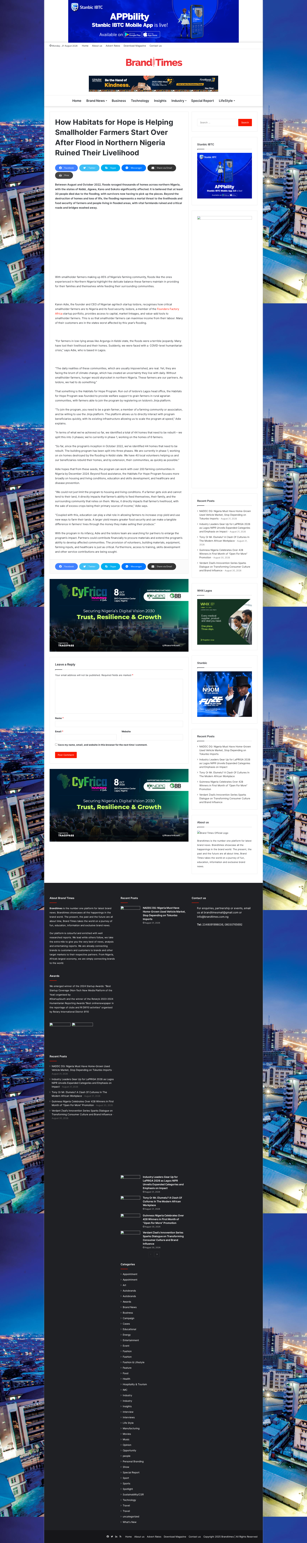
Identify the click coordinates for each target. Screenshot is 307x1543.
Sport (126, 1478)
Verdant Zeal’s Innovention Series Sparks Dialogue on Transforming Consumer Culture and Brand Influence (224, 567)
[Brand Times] (153, 62)
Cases (126, 1323)
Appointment (130, 1274)
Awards (127, 1301)
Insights (160, 101)
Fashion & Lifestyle (133, 1362)
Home (85, 45)
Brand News (95, 101)
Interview (128, 1411)
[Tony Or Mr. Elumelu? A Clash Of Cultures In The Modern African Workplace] (130, 1203)
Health (126, 1378)
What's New (129, 1522)
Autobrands (129, 1290)
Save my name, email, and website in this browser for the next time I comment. (102, 744)
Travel (126, 1505)
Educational (129, 1329)
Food (125, 1373)
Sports (126, 1483)
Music (126, 1439)
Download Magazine (135, 45)
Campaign (128, 1318)
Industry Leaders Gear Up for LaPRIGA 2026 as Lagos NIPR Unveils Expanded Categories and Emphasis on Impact (224, 528)
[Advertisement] (119, 239)
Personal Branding (133, 1461)
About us (97, 45)
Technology (140, 101)
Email (59, 731)
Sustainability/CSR (133, 1494)
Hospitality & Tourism (135, 1384)
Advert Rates (113, 45)
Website (126, 731)
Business (119, 101)
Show (126, 1467)
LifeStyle (226, 101)
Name (59, 718)
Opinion (127, 1444)
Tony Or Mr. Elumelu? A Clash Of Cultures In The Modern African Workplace (162, 1201)
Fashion (127, 1351)
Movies (127, 1433)
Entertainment (131, 1340)
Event (126, 1345)
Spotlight (128, 1489)
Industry (177, 101)
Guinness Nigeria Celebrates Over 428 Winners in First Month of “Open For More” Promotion (223, 554)
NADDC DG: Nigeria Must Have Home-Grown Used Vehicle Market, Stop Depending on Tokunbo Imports (225, 515)
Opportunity (129, 1450)
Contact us (156, 45)
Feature (127, 1367)
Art (124, 1285)
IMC (125, 1389)
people (126, 1456)
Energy (127, 1334)
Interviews (129, 1417)
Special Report (202, 101)
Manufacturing (131, 1428)
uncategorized (131, 1516)
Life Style (128, 1422)
